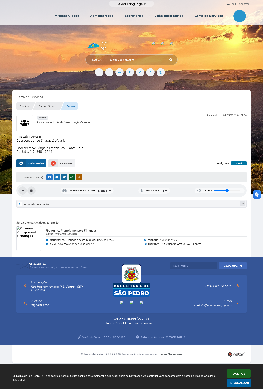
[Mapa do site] (150, 72)
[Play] (22, 190)
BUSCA (97, 59)
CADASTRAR (230, 265)
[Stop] (31, 190)
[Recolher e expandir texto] (242, 203)
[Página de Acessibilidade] (160, 72)
